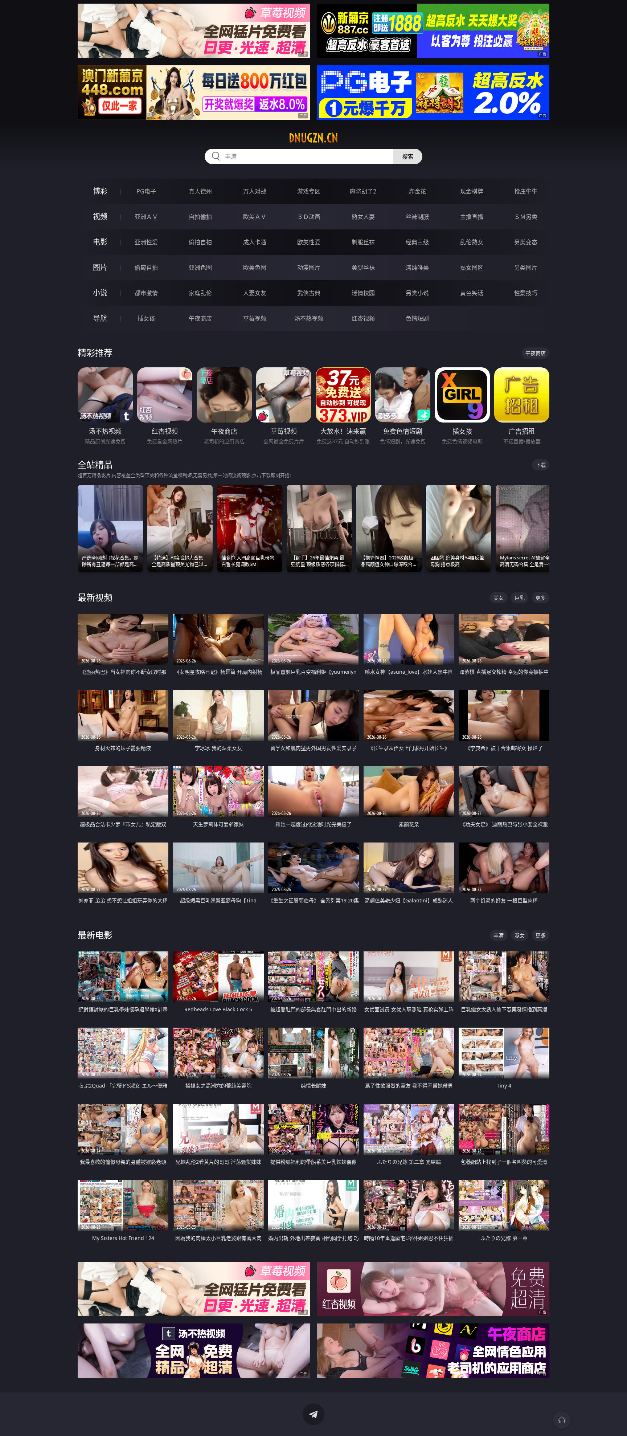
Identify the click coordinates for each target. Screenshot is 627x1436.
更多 (541, 597)
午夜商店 (200, 318)
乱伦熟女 (471, 242)
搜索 (408, 156)
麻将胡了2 (363, 191)
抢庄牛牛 (525, 191)
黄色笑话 (471, 293)
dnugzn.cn (313, 138)
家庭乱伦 (200, 293)
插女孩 (146, 318)
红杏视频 (363, 318)
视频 (100, 216)
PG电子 (146, 191)
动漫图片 (308, 268)
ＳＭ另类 (525, 217)
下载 (541, 464)
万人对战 (254, 191)
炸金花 (417, 191)
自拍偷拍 (200, 217)
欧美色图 (254, 268)
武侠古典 (308, 293)
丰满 (498, 935)
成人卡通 (254, 242)
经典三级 (417, 242)
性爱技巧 (525, 293)
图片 (100, 267)
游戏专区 (308, 191)
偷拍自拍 (200, 242)
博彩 (100, 191)
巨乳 (520, 597)
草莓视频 (254, 318)
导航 (100, 318)
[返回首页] (561, 1420)
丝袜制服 (417, 217)
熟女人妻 (363, 217)
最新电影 (95, 935)
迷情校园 (363, 293)
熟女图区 (471, 268)
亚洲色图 (200, 268)
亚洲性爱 (146, 242)
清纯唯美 (417, 268)
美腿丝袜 (363, 268)
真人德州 (200, 191)
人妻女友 (254, 293)
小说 (100, 293)
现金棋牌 (471, 191)
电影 (100, 242)
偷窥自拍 (146, 268)
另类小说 (417, 293)
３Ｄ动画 (308, 217)
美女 (498, 597)
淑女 (520, 935)
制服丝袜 (363, 242)
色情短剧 (417, 318)
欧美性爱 (308, 242)
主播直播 (471, 217)
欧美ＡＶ (254, 217)
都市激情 (146, 293)
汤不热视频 (308, 318)
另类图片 (525, 268)
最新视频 (95, 597)
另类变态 (525, 242)
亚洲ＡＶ (146, 217)
